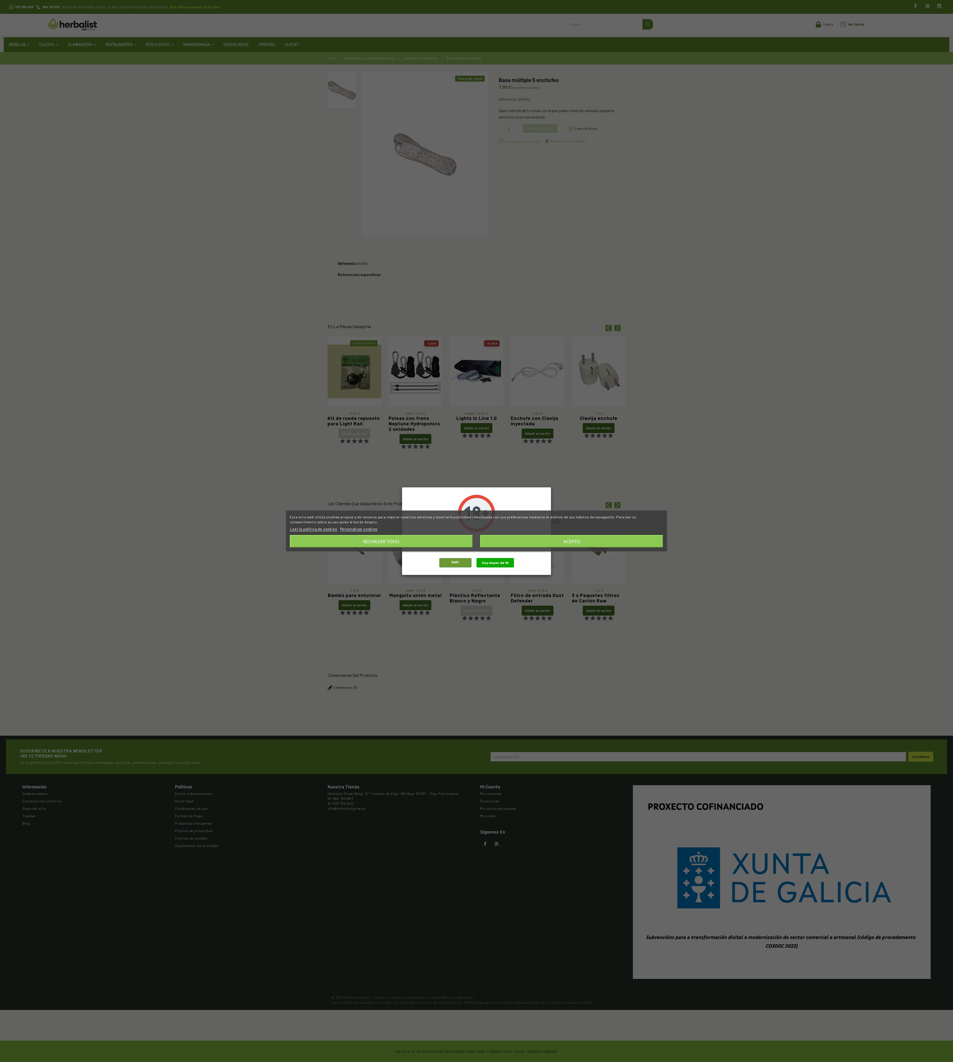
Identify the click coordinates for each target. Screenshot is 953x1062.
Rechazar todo (381, 541)
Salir (455, 562)
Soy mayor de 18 (495, 563)
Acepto (571, 541)
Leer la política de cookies (313, 529)
